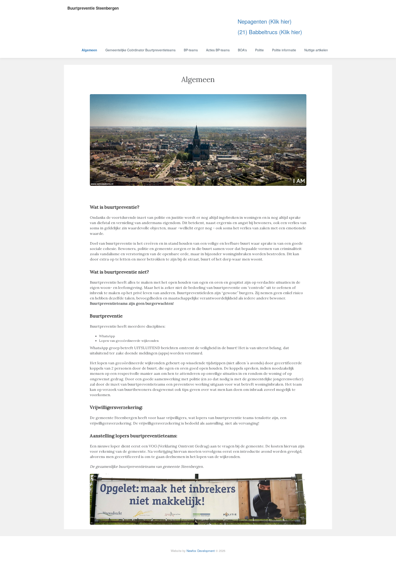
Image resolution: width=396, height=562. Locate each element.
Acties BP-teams (218, 50)
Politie (259, 50)
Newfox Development (201, 550)
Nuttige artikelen (316, 50)
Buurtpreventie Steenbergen (93, 8)
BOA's (242, 50)
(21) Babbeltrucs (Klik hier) (259, 32)
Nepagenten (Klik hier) (253, 21)
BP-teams (191, 50)
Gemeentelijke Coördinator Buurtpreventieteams (140, 50)
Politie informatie (284, 50)
